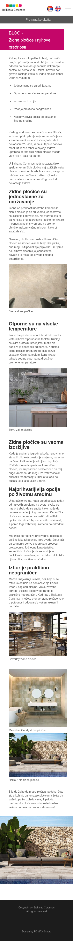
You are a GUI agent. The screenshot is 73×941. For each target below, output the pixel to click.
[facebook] (30, 922)
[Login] (40, 8)
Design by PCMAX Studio (36, 931)
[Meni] (68, 8)
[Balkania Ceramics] (14, 8)
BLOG (14, 33)
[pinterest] (37, 922)
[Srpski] (50, 8)
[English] (57, 8)
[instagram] (43, 922)
